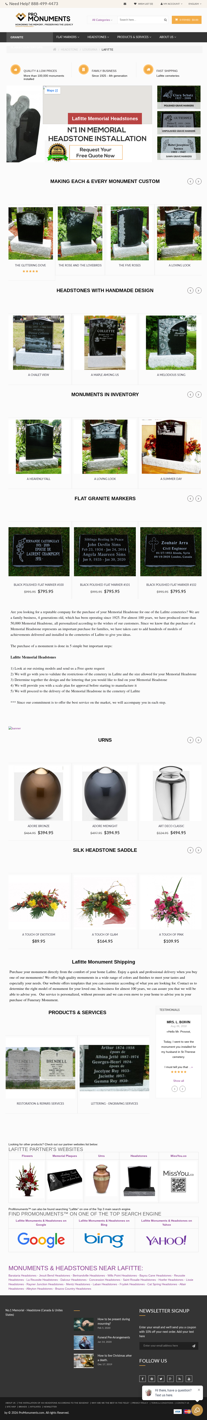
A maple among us (105, 375)
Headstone (69, 49)
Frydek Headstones (132, 1284)
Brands (23, 1407)
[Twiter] (161, 1378)
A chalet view (38, 375)
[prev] (190, 181)
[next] (198, 181)
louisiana (89, 49)
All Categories (101, 19)
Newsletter (50, 1407)
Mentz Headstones (78, 1284)
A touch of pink (171, 934)
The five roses (130, 265)
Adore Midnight (104, 826)
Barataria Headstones (22, 1275)
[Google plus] (170, 1378)
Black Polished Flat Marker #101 (105, 585)
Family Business (104, 70)
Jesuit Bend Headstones (54, 1275)
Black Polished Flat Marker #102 (171, 585)
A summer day (171, 479)
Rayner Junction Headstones (44, 1284)
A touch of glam (105, 934)
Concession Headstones (104, 1279)
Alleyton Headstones (39, 1288)
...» (184, 1062)
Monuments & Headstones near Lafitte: (75, 1268)
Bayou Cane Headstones (155, 1275)
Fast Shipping (167, 70)
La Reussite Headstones (42, 1279)
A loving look (179, 265)
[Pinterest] (152, 1378)
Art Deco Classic (171, 826)
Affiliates (35, 1407)
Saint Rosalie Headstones (139, 1279)
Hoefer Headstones (170, 1279)
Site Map (11, 1407)
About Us (10, 1403)
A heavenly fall (38, 479)
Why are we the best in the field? (110, 1403)
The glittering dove (30, 265)
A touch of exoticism (38, 934)
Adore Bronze (39, 826)
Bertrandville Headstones (89, 1275)
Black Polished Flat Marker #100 (39, 585)
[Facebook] (142, 1378)
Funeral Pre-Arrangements (114, 1337)
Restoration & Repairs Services (40, 1103)
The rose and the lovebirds (80, 265)
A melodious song (171, 375)
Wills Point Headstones (122, 1275)
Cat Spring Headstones (162, 1284)
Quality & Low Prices (40, 70)
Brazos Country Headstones (73, 1288)
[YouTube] (189, 1378)
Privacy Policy (140, 1403)
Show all (178, 1080)
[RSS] (179, 1378)
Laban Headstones (105, 1284)
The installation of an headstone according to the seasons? (53, 1403)
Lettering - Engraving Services (114, 1103)
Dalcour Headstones (73, 1279)
